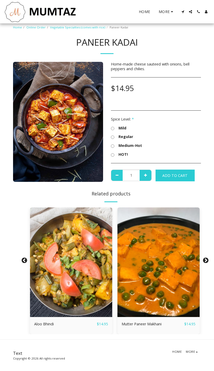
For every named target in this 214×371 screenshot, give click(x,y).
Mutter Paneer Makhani (142, 323)
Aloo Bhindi (44, 323)
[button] (182, 12)
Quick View (71, 315)
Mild (122, 128)
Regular (125, 136)
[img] (71, 262)
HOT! (123, 154)
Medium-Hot (130, 145)
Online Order (36, 27)
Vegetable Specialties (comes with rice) (77, 27)
